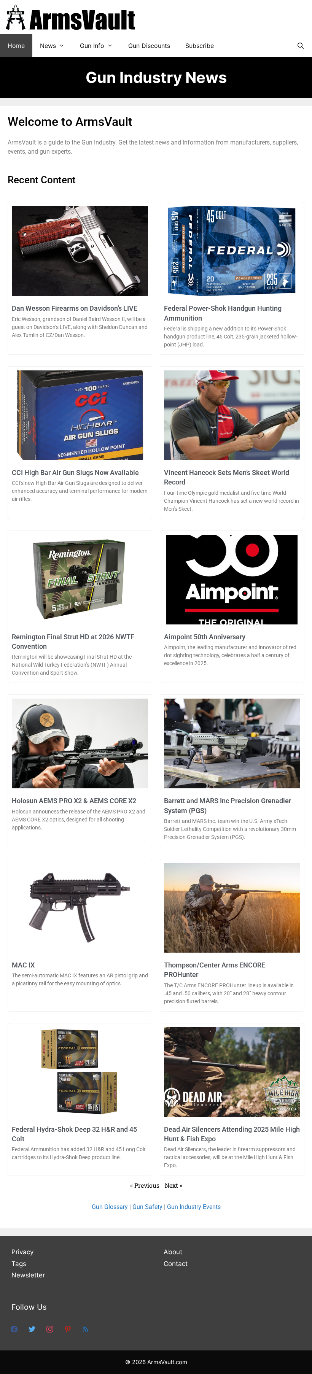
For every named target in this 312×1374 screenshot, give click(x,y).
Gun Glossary (110, 1206)
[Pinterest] (67, 1329)
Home (16, 45)
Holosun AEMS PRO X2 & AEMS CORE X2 (74, 801)
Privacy (22, 1252)
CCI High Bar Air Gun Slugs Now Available (75, 473)
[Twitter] (31, 1329)
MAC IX (23, 965)
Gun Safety (147, 1206)
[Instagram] (49, 1329)
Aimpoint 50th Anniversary (204, 637)
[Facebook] (14, 1329)
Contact (176, 1264)
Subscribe (199, 45)
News (48, 45)
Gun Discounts (149, 45)
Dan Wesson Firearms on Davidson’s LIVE (74, 308)
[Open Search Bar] (300, 45)
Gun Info (92, 45)
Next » (173, 1185)
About (173, 1252)
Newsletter (28, 1275)
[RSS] (85, 1329)
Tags (18, 1264)
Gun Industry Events (194, 1206)
